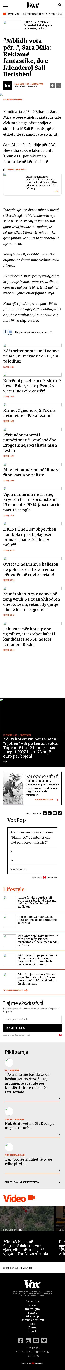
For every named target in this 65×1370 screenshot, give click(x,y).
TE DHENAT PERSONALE (32, 1352)
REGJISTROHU (15, 1028)
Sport (32, 1331)
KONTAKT (32, 1348)
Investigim (32, 1309)
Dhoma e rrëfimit (32, 1320)
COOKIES (32, 1356)
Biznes (32, 1312)
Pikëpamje (33, 1316)
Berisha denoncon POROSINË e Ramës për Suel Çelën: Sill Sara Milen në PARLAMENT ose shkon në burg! (42, 182)
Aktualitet (32, 1301)
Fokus (32, 1305)
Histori (32, 1327)
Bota (33, 1323)
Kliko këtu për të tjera (44, 800)
